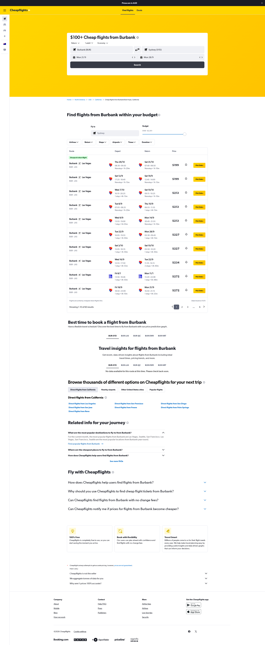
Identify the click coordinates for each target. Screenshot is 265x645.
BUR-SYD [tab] (112, 336)
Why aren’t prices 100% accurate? (85, 583)
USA (90, 100)
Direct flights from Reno (79, 411)
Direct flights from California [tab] (83, 390)
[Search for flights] (4, 19)
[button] (262, 3)
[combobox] (75, 43)
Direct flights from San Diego (173, 403)
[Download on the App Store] (193, 611)
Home (69, 100)
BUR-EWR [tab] (149, 336)
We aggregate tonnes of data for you (86, 578)
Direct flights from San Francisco (129, 403)
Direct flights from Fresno (126, 407)
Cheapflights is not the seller (83, 573)
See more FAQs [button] (116, 461)
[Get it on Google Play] (193, 605)
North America (80, 100)
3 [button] (187, 307)
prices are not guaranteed (123, 565)
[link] (189, 631)
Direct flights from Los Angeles (82, 403)
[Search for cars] (4, 30)
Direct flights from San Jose (80, 407)
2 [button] (182, 307)
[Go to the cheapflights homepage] (20, 10)
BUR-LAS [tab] (125, 336)
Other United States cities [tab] (132, 390)
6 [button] (199, 307)
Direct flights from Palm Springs (175, 407)
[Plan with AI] (4, 36)
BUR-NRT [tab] (162, 336)
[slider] (184, 134)
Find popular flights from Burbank (84, 443)
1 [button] (176, 307)
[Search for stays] (4, 24)
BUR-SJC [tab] (137, 336)
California (98, 100)
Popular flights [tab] (156, 390)
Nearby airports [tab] (108, 390)
